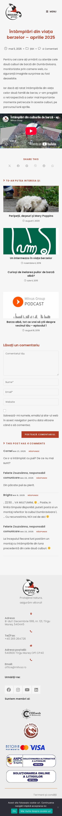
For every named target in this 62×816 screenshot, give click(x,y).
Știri (32, 48)
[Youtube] (27, 689)
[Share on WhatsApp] (52, 166)
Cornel (7, 451)
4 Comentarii (50, 48)
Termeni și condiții (45, 795)
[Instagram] (18, 689)
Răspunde (34, 451)
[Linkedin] (36, 689)
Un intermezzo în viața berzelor (31, 258)
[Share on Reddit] (44, 166)
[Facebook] (9, 689)
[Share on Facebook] (18, 166)
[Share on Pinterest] (26, 166)
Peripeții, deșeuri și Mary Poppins (31, 216)
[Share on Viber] (35, 166)
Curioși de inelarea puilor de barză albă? (31, 274)
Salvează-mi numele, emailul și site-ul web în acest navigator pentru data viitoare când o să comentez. (30, 420)
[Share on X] (9, 166)
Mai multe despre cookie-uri (36, 811)
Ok (14, 811)
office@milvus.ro (15, 667)
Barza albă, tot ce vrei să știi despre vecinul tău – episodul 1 (31, 323)
